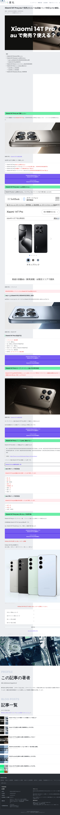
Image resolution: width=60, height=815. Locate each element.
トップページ (33, 2)
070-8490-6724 (42, 803)
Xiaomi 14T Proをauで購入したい (15, 56)
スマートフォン (26, 712)
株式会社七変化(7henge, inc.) (35, 811)
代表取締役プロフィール (47, 780)
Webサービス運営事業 (28, 780)
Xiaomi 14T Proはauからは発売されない (16, 58)
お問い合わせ (3, 783)
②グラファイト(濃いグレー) (13, 616)
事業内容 (40, 2)
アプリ (13, 712)
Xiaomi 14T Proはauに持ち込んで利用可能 (17, 71)
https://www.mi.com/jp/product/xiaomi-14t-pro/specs (23, 456)
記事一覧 (35, 780)
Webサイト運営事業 (9, 780)
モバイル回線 (19, 712)
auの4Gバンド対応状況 (13, 67)
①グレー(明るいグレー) (12, 612)
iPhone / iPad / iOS (6, 712)
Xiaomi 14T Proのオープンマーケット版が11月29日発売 (19, 64)
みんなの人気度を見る (33, 631)
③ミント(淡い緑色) (11, 619)
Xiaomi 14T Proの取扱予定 (14, 62)
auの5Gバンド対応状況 (13, 69)
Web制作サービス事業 (18, 780)
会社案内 (45, 2)
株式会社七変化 (4, 777)
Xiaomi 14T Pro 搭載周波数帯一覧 (13, 464)
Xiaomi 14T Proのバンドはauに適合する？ (17, 66)
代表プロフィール (53, 2)
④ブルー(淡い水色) (11, 622)
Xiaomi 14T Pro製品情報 (16, 156)
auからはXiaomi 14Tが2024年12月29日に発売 (19, 60)
